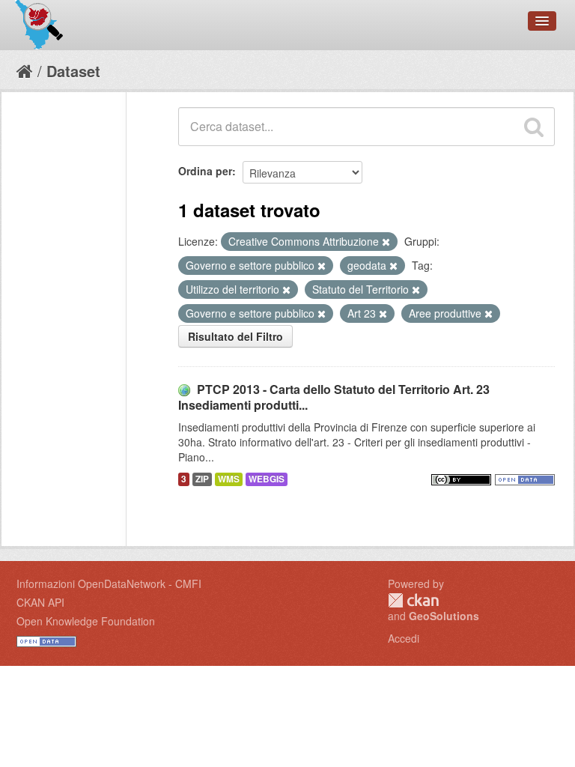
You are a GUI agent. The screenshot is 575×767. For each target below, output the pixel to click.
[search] (534, 126)
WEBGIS (267, 479)
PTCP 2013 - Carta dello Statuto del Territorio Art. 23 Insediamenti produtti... (334, 397)
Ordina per (205, 170)
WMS (229, 479)
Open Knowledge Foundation (85, 620)
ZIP (202, 479)
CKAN (413, 600)
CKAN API (40, 602)
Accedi (403, 638)
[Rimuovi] (386, 242)
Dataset (73, 71)
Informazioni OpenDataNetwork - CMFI (108, 583)
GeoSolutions (444, 615)
